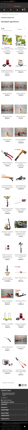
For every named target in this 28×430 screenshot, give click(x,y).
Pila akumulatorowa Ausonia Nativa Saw (21, 186)
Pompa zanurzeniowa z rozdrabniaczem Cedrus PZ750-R (7, 72)
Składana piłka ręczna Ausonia (7, 347)
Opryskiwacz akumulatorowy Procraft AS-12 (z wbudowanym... (21, 49)
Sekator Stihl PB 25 (7, 116)
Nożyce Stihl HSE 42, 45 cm (21, 278)
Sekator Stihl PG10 (20, 116)
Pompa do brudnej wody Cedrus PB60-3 (7, 370)
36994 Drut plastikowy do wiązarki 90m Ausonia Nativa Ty (20, 233)
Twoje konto (5, 415)
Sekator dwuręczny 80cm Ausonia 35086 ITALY (21, 371)
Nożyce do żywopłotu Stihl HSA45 (7, 301)
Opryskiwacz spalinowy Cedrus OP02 (7, 232)
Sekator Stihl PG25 (7, 139)
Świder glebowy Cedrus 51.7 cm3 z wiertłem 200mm (21, 256)
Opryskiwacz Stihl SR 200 (21, 301)
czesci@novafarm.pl (7, 400)
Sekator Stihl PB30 (20, 347)
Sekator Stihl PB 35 (7, 93)
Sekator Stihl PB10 (20, 93)
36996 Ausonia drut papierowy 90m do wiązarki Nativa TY (7, 256)
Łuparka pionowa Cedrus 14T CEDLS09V (7, 278)
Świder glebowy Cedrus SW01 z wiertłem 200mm (7, 210)
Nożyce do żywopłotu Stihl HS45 (20, 140)
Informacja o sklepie (7, 402)
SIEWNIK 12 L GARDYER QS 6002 (7, 324)
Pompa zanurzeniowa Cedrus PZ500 (20, 324)
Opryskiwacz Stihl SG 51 (21, 70)
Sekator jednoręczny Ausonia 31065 (7, 163)
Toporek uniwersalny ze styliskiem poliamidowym (21, 164)
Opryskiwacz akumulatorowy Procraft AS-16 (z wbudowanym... (7, 49)
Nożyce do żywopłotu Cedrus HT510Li (20, 209)
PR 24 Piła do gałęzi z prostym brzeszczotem (7, 186)
